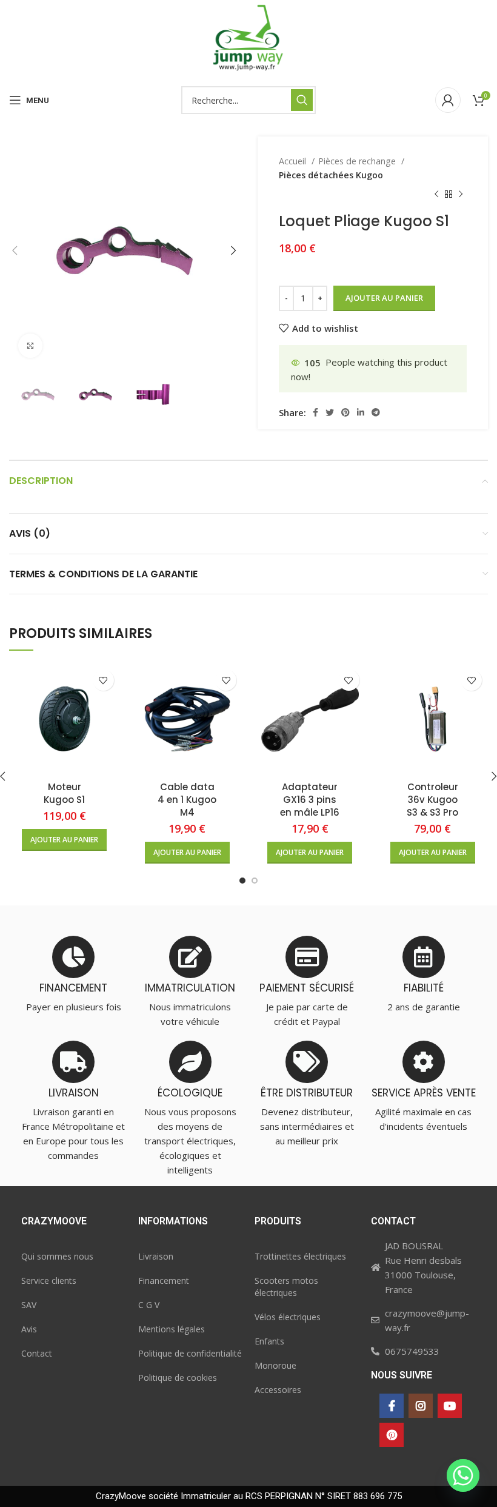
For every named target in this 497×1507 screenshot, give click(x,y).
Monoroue (275, 1365)
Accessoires (278, 1389)
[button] (64, 840)
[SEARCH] (302, 100)
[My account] (448, 100)
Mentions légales (171, 1329)
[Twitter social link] (330, 412)
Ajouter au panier (384, 297)
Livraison (155, 1256)
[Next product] (461, 195)
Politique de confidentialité (190, 1353)
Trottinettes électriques (300, 1256)
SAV (28, 1305)
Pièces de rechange (358, 161)
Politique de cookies (177, 1377)
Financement (163, 1280)
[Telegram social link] (376, 412)
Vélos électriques (288, 1317)
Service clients (48, 1280)
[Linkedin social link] (360, 412)
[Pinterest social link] (345, 412)
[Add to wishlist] (103, 680)
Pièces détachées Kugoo (331, 175)
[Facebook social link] (315, 412)
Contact (36, 1353)
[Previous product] (436, 195)
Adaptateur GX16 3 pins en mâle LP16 (309, 799)
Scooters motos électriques (286, 1286)
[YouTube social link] (450, 1406)
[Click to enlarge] (30, 346)
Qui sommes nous (57, 1256)
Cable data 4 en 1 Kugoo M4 (187, 799)
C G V (148, 1305)
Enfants (269, 1341)
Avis (29, 1329)
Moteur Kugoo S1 (64, 793)
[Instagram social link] (421, 1406)
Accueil (294, 161)
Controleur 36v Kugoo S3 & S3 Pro (432, 799)
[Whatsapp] (463, 1475)
